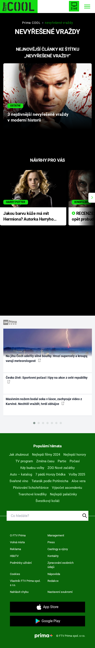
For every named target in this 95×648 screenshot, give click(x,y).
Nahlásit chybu (19, 592)
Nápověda (54, 574)
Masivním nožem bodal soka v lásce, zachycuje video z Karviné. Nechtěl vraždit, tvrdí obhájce (44, 401)
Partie (62, 461)
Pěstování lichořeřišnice (31, 488)
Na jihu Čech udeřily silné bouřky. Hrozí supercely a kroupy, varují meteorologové (47, 358)
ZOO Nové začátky (61, 468)
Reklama (15, 549)
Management (56, 535)
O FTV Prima (18, 535)
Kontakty (53, 556)
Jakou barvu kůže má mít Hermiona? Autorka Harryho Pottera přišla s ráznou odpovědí (28, 216)
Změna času (45, 461)
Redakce (53, 580)
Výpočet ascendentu (67, 488)
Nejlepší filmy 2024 (46, 455)
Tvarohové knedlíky (32, 494)
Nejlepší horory (74, 455)
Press (51, 542)
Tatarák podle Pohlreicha (50, 481)
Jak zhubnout (19, 455)
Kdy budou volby (32, 468)
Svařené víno (19, 481)
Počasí (75, 461)
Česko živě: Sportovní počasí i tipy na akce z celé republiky (46, 377)
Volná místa (17, 542)
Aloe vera (79, 481)
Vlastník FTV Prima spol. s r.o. (25, 583)
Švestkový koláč (48, 501)
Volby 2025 (77, 474)
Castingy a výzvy (58, 549)
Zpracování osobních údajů (61, 565)
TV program (24, 461)
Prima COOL (31, 22)
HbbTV (14, 556)
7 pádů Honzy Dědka (50, 474)
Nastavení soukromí (60, 592)
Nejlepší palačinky (63, 494)
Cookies (15, 574)
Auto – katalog (21, 474)
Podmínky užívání (21, 562)
